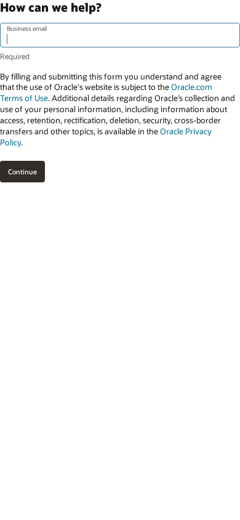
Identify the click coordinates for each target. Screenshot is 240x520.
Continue (22, 171)
